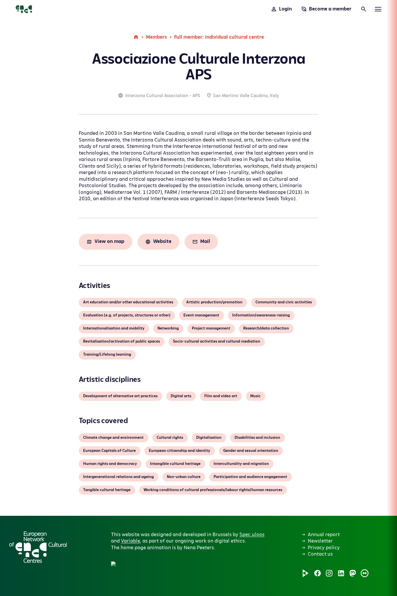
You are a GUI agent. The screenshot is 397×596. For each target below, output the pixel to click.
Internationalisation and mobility (113, 328)
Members (156, 37)
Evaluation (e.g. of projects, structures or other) (126, 315)
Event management (201, 315)
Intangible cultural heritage (175, 464)
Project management (211, 328)
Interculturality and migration (241, 464)
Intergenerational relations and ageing (118, 477)
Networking (168, 328)
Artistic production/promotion (214, 302)
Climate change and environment (113, 438)
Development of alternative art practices (120, 396)
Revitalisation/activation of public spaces (121, 341)
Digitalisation (208, 438)
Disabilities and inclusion (257, 438)
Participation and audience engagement (250, 477)
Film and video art (220, 396)
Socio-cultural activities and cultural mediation (216, 341)
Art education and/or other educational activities (128, 302)
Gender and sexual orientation (250, 451)
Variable (130, 541)
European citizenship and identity (179, 451)
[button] (177, 503)
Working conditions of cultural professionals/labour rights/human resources (213, 490)
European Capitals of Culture (109, 451)
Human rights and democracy (110, 464)
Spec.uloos (251, 534)
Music (255, 396)
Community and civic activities (283, 302)
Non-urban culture (184, 477)
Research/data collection (266, 328)
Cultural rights (170, 438)
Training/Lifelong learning (107, 354)
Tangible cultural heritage (106, 490)
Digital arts (181, 396)
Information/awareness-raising (261, 315)
